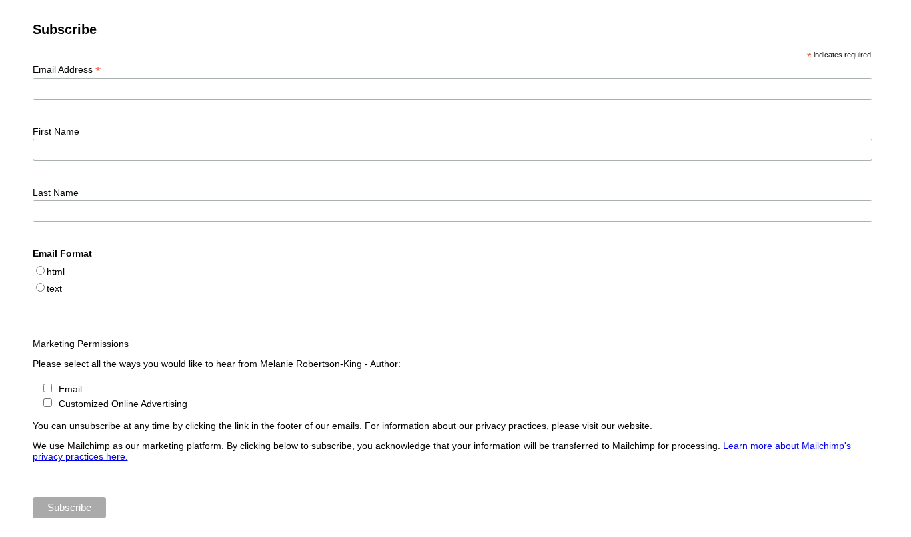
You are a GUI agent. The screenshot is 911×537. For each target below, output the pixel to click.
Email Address (67, 69)
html (56, 271)
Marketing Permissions (81, 343)
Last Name (56, 192)
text (54, 288)
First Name (56, 131)
